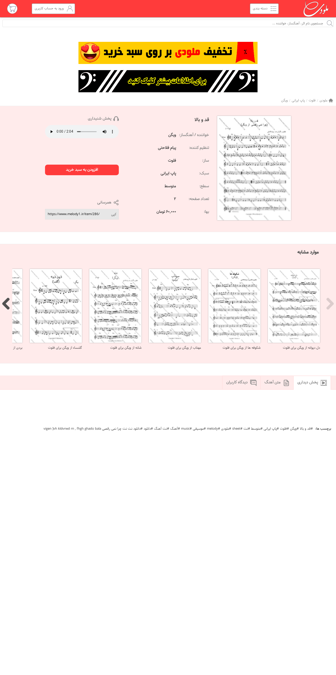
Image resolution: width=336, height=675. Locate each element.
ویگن (284, 100)
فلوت (312, 100)
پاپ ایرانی (298, 100)
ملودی (323, 100)
